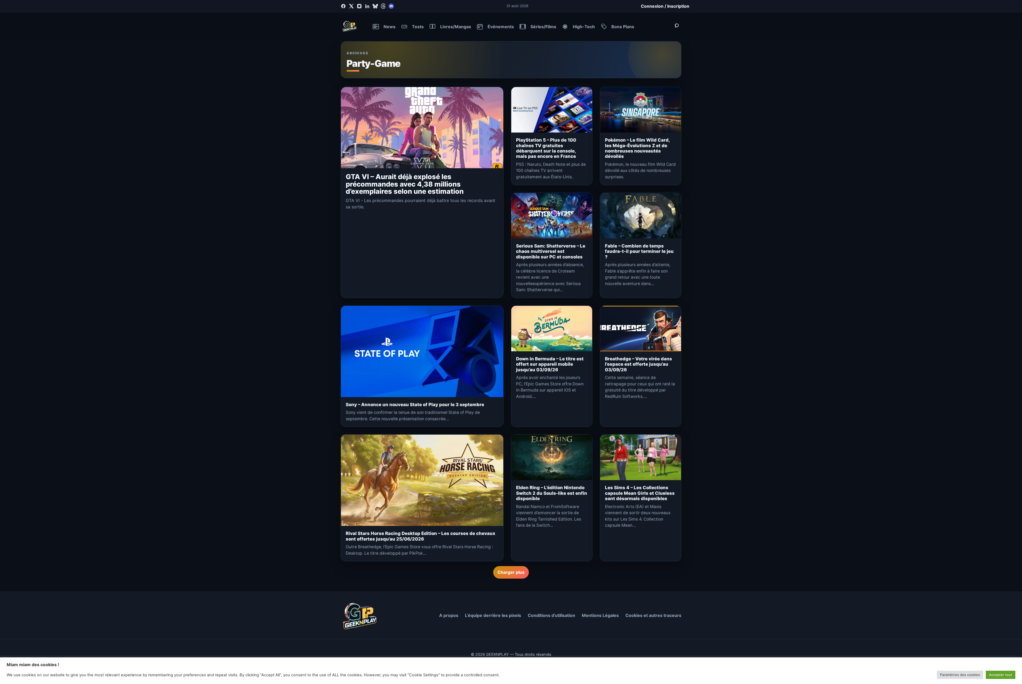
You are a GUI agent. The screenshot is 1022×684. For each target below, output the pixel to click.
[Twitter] (351, 6)
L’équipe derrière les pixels (493, 615)
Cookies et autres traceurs (653, 615)
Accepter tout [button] (1000, 675)
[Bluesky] (375, 6)
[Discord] (391, 6)
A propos (448, 615)
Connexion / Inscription (665, 6)
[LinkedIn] (367, 6)
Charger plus (511, 572)
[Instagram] (359, 6)
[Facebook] (343, 6)
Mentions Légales (600, 615)
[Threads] (383, 6)
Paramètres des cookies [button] (960, 675)
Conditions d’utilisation (551, 615)
